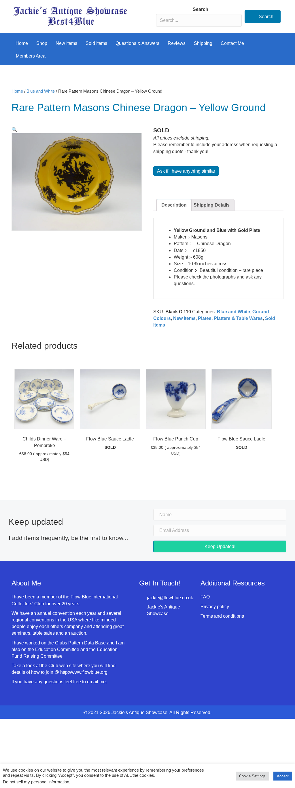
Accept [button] (283, 776)
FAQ (205, 596)
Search (200, 9)
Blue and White (41, 91)
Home (22, 43)
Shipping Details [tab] (212, 205)
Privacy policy (215, 606)
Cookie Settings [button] (252, 776)
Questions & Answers (137, 43)
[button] (263, 16)
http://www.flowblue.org (84, 672)
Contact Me (232, 43)
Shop (41, 43)
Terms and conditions (222, 616)
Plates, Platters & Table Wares (230, 318)
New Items (66, 43)
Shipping (203, 43)
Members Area (31, 56)
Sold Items (96, 43)
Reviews (177, 43)
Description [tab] (174, 205)
